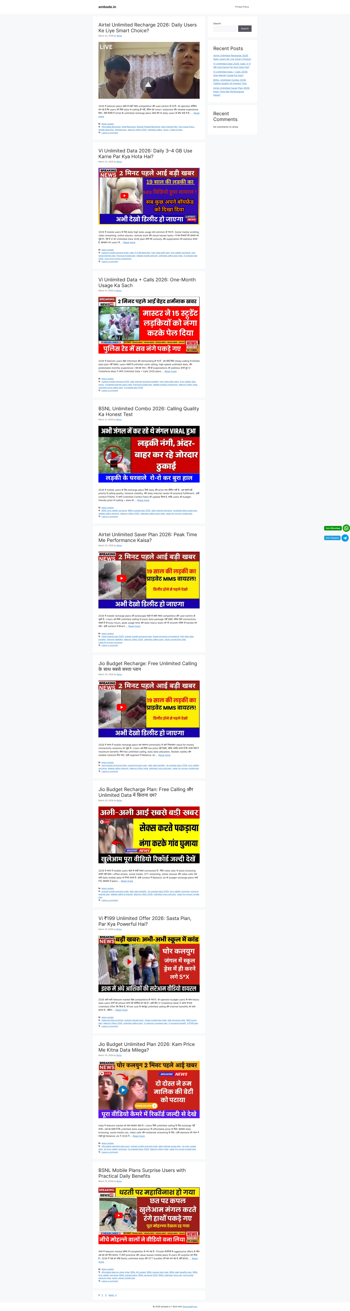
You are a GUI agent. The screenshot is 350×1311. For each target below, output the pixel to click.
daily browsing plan (176, 1020)
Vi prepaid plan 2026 (133, 387)
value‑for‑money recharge (110, 642)
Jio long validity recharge (115, 1149)
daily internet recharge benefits (144, 381)
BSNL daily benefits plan (180, 1272)
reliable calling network (108, 513)
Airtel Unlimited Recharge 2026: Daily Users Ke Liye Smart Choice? (147, 27)
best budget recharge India (114, 765)
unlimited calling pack (154, 639)
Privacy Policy (242, 6)
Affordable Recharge (111, 127)
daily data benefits (156, 765)
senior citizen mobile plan (123, 1278)
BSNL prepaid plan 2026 (139, 510)
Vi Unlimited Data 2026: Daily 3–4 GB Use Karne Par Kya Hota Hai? (145, 153)
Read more (129, 242)
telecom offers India (188, 384)
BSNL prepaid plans (128, 1275)
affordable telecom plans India (115, 1272)
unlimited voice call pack (160, 768)
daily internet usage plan (170, 1146)
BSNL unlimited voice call (170, 1275)
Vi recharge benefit (177, 1023)
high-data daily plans (169, 381)
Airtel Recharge (129, 127)
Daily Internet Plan (169, 127)
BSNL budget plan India (157, 1272)
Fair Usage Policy (186, 127)
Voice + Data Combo (173, 130)
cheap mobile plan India (155, 1020)
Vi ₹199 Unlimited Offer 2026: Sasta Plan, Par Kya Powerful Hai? (144, 921)
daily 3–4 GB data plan (140, 252)
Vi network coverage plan (155, 1023)
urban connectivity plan (175, 639)
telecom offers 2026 (137, 130)
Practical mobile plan (125, 255)
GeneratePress (190, 1306)
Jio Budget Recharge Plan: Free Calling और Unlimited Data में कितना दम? (145, 792)
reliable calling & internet (122, 894)
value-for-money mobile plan (179, 513)
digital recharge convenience (166, 636)
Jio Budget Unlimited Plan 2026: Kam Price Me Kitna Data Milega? (146, 1047)
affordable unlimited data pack (115, 1146)
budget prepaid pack (134, 1020)
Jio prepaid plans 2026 (176, 765)
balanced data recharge (112, 1020)
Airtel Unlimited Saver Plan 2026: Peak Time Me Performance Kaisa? (147, 537)
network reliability (115, 639)
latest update (108, 124)
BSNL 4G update (138, 1272)
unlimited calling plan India (171, 255)
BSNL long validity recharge (114, 510)
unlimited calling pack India (152, 513)
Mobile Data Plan (106, 130)
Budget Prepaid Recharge (148, 127)
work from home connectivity (118, 258)
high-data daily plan (160, 252)
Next (113, 1295)
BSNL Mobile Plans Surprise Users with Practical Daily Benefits (142, 1173)
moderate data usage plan (185, 510)
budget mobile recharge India (115, 252)
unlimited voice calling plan (110, 387)
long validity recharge (180, 252)
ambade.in (107, 7)
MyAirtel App (121, 130)
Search (217, 23)
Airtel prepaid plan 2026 (113, 636)
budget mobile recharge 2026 (115, 381)
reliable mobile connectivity (165, 384)
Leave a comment (110, 133)
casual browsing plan (137, 765)
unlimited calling (155, 130)
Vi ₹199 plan (192, 1023)
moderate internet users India (118, 384)
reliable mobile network (147, 255)
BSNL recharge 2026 (148, 1275)
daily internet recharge (161, 510)
